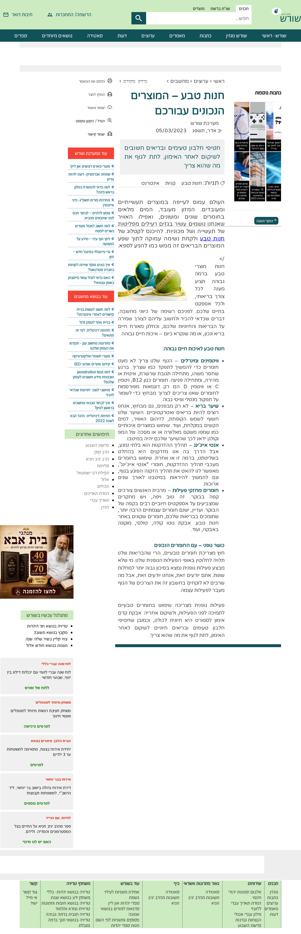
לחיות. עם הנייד (58, 817)
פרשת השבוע (97, 445)
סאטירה (95, 35)
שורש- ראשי (274, 35)
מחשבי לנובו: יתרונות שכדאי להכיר (92, 392)
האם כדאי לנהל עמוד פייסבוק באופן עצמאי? (91, 280)
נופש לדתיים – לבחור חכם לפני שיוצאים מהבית (93, 215)
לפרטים (36, 764)
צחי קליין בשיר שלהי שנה (47, 639)
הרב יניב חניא (97, 459)
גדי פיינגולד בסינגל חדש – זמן (93, 254)
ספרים (20, 35)
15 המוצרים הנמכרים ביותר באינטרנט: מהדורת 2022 (258, 194)
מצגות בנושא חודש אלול (47, 645)
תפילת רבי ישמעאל (93, 473)
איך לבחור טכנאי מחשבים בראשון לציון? (93, 405)
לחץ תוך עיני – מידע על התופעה (95, 241)
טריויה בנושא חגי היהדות (47, 626)
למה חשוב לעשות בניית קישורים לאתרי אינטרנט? (95, 312)
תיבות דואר (22, 14)
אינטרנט (150, 183)
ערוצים (148, 35)
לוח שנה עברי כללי (56, 663)
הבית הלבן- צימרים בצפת (51, 740)
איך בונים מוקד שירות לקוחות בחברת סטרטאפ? (91, 267)
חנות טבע (191, 183)
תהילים (103, 486)
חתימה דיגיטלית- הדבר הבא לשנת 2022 (92, 418)
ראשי (219, 81)
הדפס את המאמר (92, 81)
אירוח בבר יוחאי (58, 779)
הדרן (105, 507)
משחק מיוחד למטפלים (53, 702)
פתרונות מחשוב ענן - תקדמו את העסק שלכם (91, 346)
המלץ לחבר (96, 94)
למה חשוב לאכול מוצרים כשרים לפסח (94, 228)
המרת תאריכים (96, 493)
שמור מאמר (96, 107)
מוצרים (199, 8)
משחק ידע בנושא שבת (70, 897)
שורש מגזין (236, 35)
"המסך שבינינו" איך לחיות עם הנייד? (274, 145)
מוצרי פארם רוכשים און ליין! (90, 166)
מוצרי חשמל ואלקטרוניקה (91, 356)
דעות (122, 35)
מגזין (274, 892)
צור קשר (30, 892)
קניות (170, 183)
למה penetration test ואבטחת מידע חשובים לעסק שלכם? (93, 376)
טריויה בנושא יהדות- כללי (68, 892)
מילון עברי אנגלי (247, 914)
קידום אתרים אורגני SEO (92, 363)
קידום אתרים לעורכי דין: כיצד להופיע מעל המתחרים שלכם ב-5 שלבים (242, 191)
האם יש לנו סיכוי (37, 841)
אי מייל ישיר (31, 900)
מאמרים (177, 35)
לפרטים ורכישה (37, 726)
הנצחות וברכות (248, 920)
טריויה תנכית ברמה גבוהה (68, 914)
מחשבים (179, 81)
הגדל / (100, 120)
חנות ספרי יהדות (125, 925)
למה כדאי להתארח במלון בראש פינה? (94, 190)
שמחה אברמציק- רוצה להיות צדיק (91, 177)
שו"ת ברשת (220, 8)
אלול (105, 479)
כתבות (205, 35)
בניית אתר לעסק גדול (94, 322)
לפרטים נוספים (37, 803)
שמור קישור (96, 134)
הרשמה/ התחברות (73, 14)
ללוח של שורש (37, 687)
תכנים (244, 8)
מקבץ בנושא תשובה (51, 632)
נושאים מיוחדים (57, 35)
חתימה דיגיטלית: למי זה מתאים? (95, 333)
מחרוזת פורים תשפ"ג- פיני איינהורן (93, 202)
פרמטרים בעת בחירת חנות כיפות (241, 145)
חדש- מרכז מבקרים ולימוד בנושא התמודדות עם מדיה (273, 192)
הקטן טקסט (85, 120)
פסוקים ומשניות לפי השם (117, 920)
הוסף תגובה (264, 220)
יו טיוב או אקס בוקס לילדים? (257, 147)
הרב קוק (101, 452)
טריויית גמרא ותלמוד (73, 908)
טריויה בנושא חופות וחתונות (65, 903)
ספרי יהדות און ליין (123, 903)
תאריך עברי (99, 500)
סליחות (103, 465)
